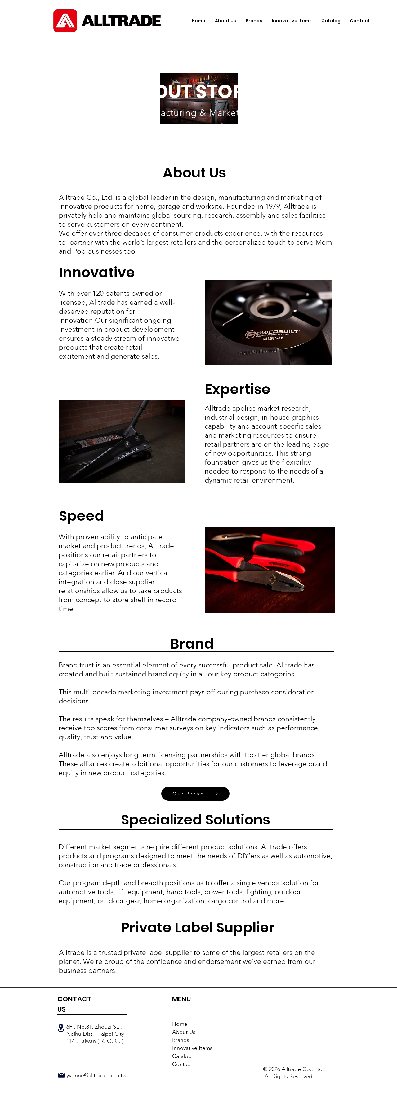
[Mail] (61, 1075)
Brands (180, 1040)
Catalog (182, 1056)
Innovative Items (192, 1048)
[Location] (61, 1028)
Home (179, 1024)
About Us (183, 1032)
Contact (182, 1064)
